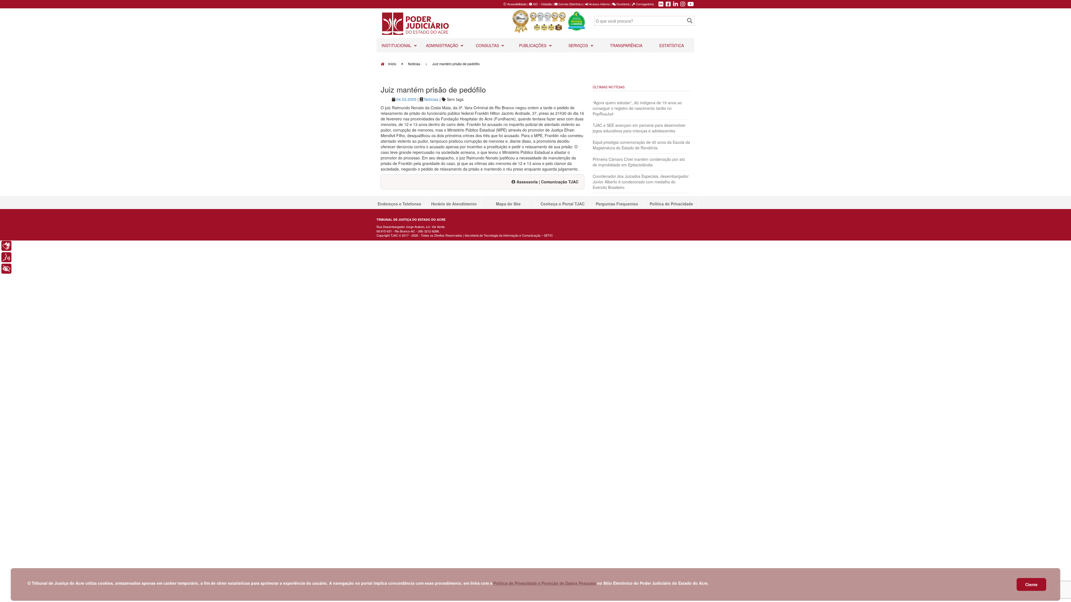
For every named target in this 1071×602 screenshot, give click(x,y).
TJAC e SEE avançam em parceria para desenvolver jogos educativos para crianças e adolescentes (639, 127)
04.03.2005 (406, 99)
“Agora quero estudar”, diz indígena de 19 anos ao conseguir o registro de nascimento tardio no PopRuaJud (637, 108)
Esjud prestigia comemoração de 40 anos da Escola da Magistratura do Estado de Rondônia (641, 145)
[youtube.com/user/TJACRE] (690, 4)
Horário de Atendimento (454, 204)
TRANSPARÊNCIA (626, 45)
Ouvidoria (622, 4)
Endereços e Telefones (399, 204)
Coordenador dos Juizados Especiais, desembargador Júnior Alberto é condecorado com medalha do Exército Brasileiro (641, 181)
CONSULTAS (488, 45)
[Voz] (6, 257)
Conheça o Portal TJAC (563, 204)
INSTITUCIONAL (397, 45)
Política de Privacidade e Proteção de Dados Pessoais (544, 583)
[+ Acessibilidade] (6, 269)
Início (391, 63)
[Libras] (6, 246)
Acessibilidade (517, 4)
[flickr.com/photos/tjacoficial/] (661, 4)
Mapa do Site (508, 204)
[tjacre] (675, 4)
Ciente (1031, 584)
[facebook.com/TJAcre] (668, 4)
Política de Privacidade (671, 204)
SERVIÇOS (578, 45)
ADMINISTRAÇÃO (442, 45)
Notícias (414, 63)
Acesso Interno (599, 4)
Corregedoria (644, 4)
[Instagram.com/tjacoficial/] (683, 4)
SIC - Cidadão (542, 4)
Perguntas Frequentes (617, 204)
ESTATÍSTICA (671, 45)
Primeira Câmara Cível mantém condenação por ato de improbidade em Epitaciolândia (639, 162)
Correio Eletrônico (570, 4)
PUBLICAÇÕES (533, 45)
